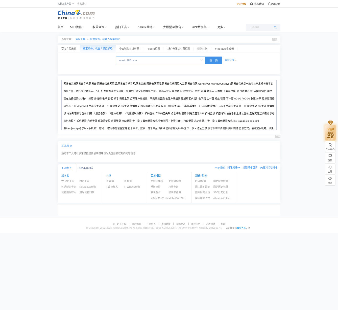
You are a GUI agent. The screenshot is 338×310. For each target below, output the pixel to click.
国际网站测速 (202, 192)
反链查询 (156, 187)
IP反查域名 (112, 187)
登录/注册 (275, 3)
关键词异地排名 (269, 167)
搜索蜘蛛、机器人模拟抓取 (105, 39)
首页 (61, 27)
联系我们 (136, 224)
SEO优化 (76, 27)
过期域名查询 (250, 167)
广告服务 (151, 224)
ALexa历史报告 (221, 198)
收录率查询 (175, 192)
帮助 (223, 224)
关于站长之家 (119, 224)
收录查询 (156, 192)
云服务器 (241, 227)
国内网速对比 (202, 198)
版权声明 (195, 224)
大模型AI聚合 (172, 27)
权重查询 (98, 27)
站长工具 (80, 39)
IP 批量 (128, 181)
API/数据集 (199, 27)
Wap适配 (220, 167)
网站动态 (180, 224)
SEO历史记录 (220, 192)
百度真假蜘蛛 (68, 48)
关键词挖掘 (175, 181)
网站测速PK (233, 167)
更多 (220, 27)
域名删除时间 (68, 192)
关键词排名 (157, 181)
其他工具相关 (85, 167)
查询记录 (230, 60)
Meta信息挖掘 (177, 198)
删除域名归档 (86, 192)
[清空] (202, 60)
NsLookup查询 (87, 187)
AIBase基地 (145, 27)
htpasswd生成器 (224, 48)
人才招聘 (210, 224)
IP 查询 (110, 181)
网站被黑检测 (220, 181)
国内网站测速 (202, 187)
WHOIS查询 (67, 181)
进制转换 (202, 48)
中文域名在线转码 (129, 48)
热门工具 (121, 27)
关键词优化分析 (159, 198)
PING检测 (200, 181)
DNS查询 (84, 181)
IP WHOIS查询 (132, 187)
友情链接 (166, 224)
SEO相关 (67, 167)
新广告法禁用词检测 (179, 48)
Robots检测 (153, 48)
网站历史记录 (220, 187)
